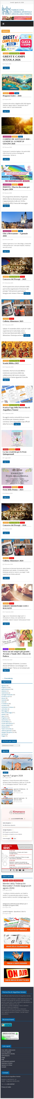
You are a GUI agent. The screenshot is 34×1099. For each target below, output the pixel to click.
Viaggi (16, 93)
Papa (2, 716)
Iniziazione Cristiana (7, 707)
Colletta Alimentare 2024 (13, 561)
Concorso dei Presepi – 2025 (14, 279)
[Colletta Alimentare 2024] (17, 540)
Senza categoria (6, 725)
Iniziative (6, 53)
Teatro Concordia (6, 729)
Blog (2, 1059)
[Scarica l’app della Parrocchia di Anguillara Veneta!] (17, 387)
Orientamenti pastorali (8, 1061)
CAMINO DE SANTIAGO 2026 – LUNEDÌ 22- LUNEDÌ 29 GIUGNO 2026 (17, 141)
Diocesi (3, 698)
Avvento (6, 649)
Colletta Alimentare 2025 (13, 321)
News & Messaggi (14, 53)
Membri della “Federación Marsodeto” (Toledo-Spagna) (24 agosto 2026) (17, 885)
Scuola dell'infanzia (7, 723)
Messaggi (4, 711)
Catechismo (4, 693)
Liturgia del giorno (17, 834)
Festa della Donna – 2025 (13, 490)
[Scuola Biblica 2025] (17, 342)
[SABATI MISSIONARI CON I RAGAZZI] (17, 585)
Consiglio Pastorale (7, 694)
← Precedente (7, 678)
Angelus (3, 687)
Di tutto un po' (5, 696)
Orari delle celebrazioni (8, 1050)
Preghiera (4, 718)
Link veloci (4, 709)
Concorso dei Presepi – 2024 (14, 525)
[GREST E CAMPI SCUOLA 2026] (17, 35)
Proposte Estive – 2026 (12, 96)
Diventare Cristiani (6, 1063)
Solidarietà (4, 727)
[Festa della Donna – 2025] (17, 469)
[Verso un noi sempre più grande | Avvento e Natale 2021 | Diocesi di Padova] (17, 631)
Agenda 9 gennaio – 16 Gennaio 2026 (20, 799)
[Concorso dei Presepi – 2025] (17, 258)
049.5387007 (11, 1084)
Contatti (3, 1067)
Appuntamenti (7, 136)
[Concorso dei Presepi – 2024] (17, 504)
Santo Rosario (5, 1055)
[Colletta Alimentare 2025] (17, 300)
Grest (3, 702)
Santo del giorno (17, 824)
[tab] (9, 847)
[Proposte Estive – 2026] (17, 75)
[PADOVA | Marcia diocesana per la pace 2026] (17, 166)
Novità (22, 53)
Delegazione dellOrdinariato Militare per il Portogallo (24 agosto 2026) (15, 904)
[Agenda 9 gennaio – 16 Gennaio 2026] (7, 797)
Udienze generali (6, 730)
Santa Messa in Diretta (8, 1054)
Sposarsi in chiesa (6, 1065)
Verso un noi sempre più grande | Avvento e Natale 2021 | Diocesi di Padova (17, 654)
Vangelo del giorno (6, 732)
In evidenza (4, 703)
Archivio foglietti (6, 1052)
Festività (6, 449)
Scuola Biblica (5, 721)
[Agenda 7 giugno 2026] (17, 755)
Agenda (3, 685)
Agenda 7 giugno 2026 (13, 775)
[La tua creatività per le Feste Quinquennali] (17, 431)
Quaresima (4, 720)
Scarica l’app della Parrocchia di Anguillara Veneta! (16, 408)
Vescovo (3, 734)
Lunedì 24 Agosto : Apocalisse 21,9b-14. (14, 911)
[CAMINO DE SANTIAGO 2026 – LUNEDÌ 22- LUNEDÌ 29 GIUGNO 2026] (17, 118)
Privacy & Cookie (6, 1087)
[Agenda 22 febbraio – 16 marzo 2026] (7, 788)
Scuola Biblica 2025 (11, 363)
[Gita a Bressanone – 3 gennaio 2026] (17, 213)
